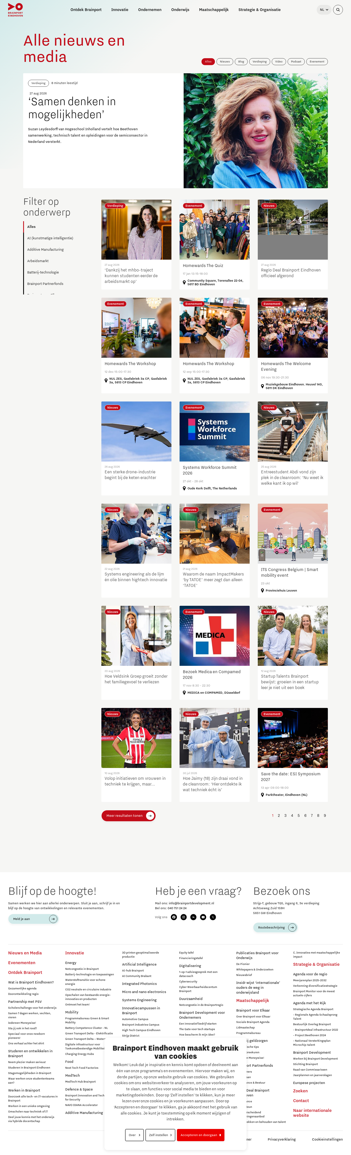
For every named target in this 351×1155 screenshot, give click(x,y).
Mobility (71, 1012)
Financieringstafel (191, 958)
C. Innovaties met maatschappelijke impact (316, 954)
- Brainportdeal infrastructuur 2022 (315, 1029)
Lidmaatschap (245, 1027)
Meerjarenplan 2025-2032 (309, 980)
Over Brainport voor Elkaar (253, 1016)
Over (132, 1135)
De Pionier (243, 964)
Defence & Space (79, 1089)
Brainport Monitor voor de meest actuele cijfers (314, 993)
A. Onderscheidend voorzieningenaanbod (250, 1114)
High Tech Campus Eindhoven (141, 1030)
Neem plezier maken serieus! (27, 1062)
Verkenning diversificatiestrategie (315, 986)
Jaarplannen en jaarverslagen (312, 1075)
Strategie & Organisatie (316, 964)
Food (69, 1062)
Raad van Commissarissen (310, 1069)
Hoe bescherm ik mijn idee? (197, 1034)
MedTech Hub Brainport (80, 1081)
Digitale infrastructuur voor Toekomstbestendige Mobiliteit (85, 1046)
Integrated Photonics (139, 984)
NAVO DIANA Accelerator (81, 1105)
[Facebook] (174, 917)
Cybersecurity (188, 981)
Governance (244, 1101)
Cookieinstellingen (327, 1140)
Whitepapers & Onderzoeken (254, 969)
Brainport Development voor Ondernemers (202, 1015)
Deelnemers (244, 1071)
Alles (208, 61)
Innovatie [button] (119, 10)
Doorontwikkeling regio (23, 994)
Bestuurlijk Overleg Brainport (312, 1024)
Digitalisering (190, 966)
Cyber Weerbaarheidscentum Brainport (198, 989)
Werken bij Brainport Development (315, 1058)
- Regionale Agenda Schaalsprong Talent (315, 1016)
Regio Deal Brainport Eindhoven (253, 1092)
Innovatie (74, 953)
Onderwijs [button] (180, 10)
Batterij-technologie (43, 272)
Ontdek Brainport (25, 972)
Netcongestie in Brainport (82, 969)
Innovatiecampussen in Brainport (141, 1010)
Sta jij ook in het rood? (22, 1028)
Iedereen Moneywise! (22, 1023)
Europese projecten (309, 1083)
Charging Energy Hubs (79, 1054)
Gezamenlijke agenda (22, 988)
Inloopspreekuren (247, 1052)
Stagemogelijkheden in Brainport (29, 1073)
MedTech (72, 1076)
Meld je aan (21, 919)
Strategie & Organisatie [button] (259, 10)
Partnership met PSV (25, 1002)
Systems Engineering (139, 1000)
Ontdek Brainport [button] (86, 10)
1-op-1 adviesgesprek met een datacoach (198, 974)
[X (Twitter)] (213, 917)
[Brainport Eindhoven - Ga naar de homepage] (15, 9)
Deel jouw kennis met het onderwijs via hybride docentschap (31, 1119)
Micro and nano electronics (144, 992)
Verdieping (260, 61)
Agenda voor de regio (310, 974)
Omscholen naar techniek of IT (28, 1111)
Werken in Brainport (24, 1090)
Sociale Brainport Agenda (253, 1022)
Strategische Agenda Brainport (313, 1009)
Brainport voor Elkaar (253, 1010)
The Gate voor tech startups (197, 1029)
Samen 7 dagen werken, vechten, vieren (29, 1015)
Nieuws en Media (25, 953)
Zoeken (300, 1091)
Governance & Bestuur (250, 1082)
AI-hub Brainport (133, 970)
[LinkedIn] (193, 917)
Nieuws (225, 61)
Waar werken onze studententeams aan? (31, 1080)
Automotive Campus (135, 1019)
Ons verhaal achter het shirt (26, 1043)
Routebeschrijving (271, 927)
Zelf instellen (158, 1135)
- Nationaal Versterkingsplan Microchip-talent (311, 1043)
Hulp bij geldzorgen (252, 1041)
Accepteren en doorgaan (199, 1135)
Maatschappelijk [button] (214, 10)
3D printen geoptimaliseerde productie (140, 954)
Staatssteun (244, 1107)
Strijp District (130, 1035)
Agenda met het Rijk (309, 1003)
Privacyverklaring (282, 1140)
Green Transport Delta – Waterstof (87, 1039)
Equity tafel (186, 952)
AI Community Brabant (136, 976)
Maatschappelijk (252, 1000)
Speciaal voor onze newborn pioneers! (26, 1036)
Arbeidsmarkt (38, 261)
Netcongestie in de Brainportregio (201, 1005)
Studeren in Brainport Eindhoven (29, 1067)
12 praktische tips (247, 1047)
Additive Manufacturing (45, 250)
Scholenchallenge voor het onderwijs (32, 1008)
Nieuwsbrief (244, 975)
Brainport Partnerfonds (45, 284)
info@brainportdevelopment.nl (191, 903)
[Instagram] (183, 917)
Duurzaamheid (191, 999)
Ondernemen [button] (149, 10)
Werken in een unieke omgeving (29, 1106)
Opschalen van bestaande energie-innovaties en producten (88, 997)
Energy (70, 963)
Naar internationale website (312, 1113)
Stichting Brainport (305, 1064)
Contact (301, 1100)
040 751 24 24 (177, 908)
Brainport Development (312, 1053)
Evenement (317, 61)
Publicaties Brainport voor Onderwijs (257, 955)
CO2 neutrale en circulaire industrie (88, 989)
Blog (241, 61)
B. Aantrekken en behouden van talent (261, 1122)
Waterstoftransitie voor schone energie (85, 982)
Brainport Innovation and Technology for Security (89, 1097)
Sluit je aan (243, 1077)
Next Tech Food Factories (81, 1068)
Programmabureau (248, 1033)
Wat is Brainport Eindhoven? (31, 982)
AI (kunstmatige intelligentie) (50, 238)
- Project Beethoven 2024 (309, 1035)
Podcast (296, 61)
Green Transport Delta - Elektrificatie (89, 1033)
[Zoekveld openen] (338, 10)
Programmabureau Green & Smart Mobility (87, 1020)
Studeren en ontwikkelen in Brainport (30, 1053)
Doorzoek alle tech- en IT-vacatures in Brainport (33, 1098)
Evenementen (21, 962)
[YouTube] (203, 917)
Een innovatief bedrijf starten (198, 1023)
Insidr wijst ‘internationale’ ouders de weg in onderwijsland (258, 988)
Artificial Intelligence (139, 964)
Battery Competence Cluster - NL (86, 1028)
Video (279, 61)
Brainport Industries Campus (140, 1024)
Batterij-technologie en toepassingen (89, 974)
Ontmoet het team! (77, 1004)
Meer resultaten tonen (124, 816)
